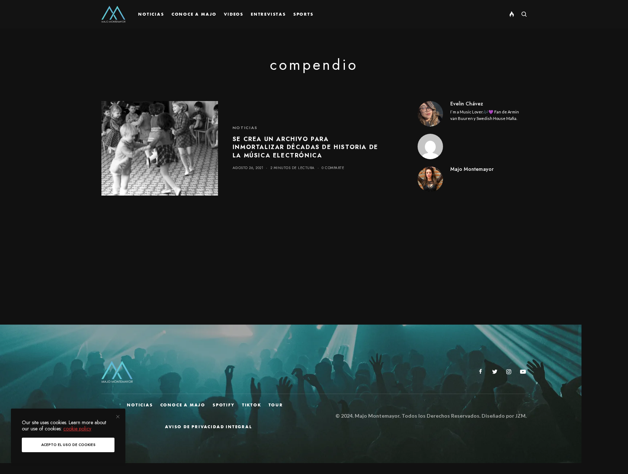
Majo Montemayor (472, 169)
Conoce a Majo (182, 405)
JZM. (520, 416)
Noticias (245, 127)
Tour (276, 405)
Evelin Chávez (466, 103)
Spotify (224, 405)
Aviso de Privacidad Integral (208, 427)
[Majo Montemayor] (113, 14)
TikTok (251, 405)
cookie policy (77, 428)
